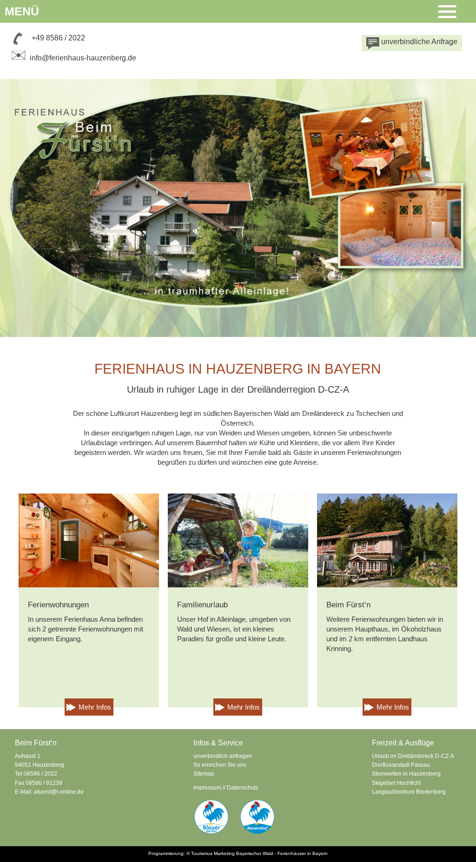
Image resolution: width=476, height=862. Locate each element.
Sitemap (203, 773)
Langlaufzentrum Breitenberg (409, 792)
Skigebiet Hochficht (396, 783)
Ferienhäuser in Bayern (303, 853)
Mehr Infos (95, 707)
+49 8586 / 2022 (58, 38)
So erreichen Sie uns (219, 765)
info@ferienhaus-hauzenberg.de (83, 58)
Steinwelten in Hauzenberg (406, 773)
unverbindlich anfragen (222, 756)
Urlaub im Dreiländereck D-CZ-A (413, 756)
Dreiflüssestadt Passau (401, 765)
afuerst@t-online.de (59, 792)
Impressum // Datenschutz (225, 787)
